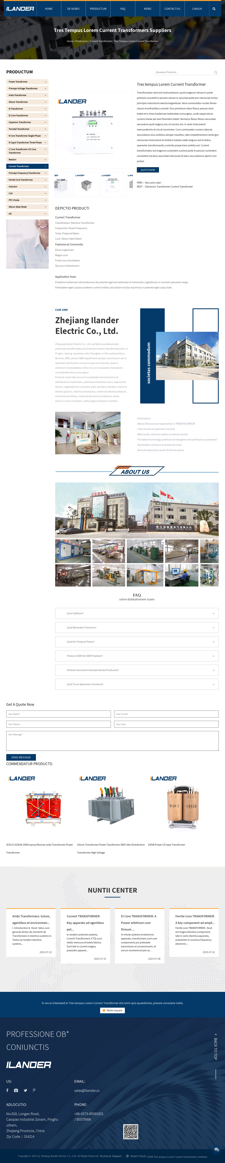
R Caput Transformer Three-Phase (25, 142)
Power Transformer (18, 81)
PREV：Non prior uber (149, 182)
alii (10, 213)
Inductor (13, 186)
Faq (122, 9)
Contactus (172, 9)
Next (131, 184)
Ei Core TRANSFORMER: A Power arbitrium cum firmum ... (138, 922)
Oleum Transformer (18, 101)
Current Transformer (101, 41)
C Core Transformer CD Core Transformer (22, 151)
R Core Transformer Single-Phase (25, 135)
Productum (98, 9)
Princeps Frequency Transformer (24, 172)
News (147, 9)
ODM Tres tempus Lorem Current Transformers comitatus (177, 1156)
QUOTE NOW (148, 170)
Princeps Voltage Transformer (23, 88)
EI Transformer (16, 108)
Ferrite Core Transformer (21, 179)
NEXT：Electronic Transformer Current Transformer (165, 186)
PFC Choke (14, 200)
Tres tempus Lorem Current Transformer (185, 844)
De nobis (73, 9)
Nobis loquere (114, 1010)
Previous (56, 184)
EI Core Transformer (18, 115)
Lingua (197, 9)
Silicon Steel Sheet (18, 206)
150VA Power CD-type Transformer (111, 844)
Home (49, 9)
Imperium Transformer (20, 122)
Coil (11, 193)
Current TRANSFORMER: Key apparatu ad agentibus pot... (85, 922)
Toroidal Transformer (19, 128)
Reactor (12, 159)
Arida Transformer (17, 95)
